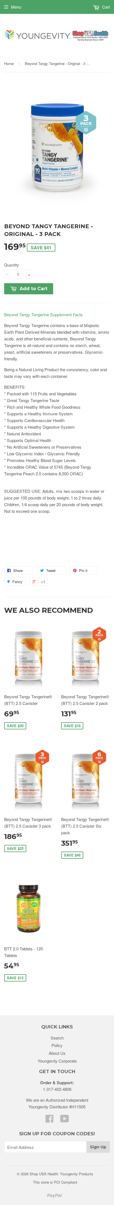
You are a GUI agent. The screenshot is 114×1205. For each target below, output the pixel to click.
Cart (105, 7)
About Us (57, 1053)
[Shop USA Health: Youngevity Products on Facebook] (49, 1120)
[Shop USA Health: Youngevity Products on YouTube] (64, 1120)
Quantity (11, 265)
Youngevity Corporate (57, 1061)
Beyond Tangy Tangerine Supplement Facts (43, 314)
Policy (57, 1045)
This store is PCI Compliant (55, 1182)
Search (57, 1038)
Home (9, 63)
